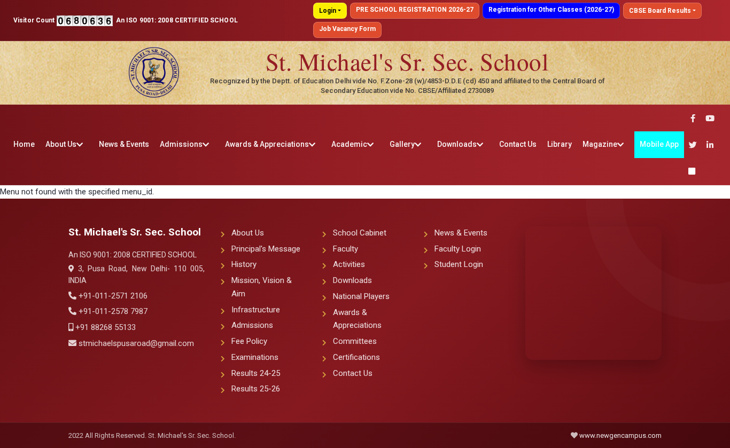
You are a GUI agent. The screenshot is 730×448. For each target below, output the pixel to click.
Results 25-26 (255, 389)
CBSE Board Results (660, 10)
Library (559, 144)
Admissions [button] (181, 144)
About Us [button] (60, 144)
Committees (355, 341)
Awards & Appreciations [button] (267, 144)
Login (327, 10)
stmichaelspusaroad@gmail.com (135, 343)
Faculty (345, 249)
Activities (349, 264)
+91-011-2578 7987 (111, 311)
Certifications (356, 357)
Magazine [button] (600, 144)
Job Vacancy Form (347, 29)
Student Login (458, 264)
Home (24, 144)
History (244, 264)
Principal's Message (265, 249)
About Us (247, 233)
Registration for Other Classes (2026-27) (551, 9)
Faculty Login (457, 249)
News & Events (124, 144)
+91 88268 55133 (104, 327)
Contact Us (518, 144)
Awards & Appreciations (357, 319)
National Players (361, 296)
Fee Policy (249, 341)
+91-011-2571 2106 (111, 296)
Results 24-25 (255, 373)
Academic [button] (349, 144)
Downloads (352, 280)
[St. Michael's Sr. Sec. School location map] (593, 293)
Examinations (254, 357)
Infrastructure (255, 310)
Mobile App (659, 144)
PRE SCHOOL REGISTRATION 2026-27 (414, 9)
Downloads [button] (457, 144)
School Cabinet (359, 233)
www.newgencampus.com (620, 435)
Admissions (252, 325)
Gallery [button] (402, 144)
